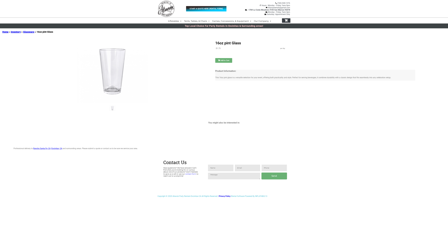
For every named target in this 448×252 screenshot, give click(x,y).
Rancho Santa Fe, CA (42, 148)
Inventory (16, 31)
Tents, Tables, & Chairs (195, 21)
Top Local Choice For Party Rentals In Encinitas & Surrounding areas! (224, 25)
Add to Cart (224, 60)
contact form (190, 174)
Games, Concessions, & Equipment (230, 21)
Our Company (261, 21)
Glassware (28, 31)
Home (5, 31)
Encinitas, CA (56, 148)
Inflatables (173, 21)
